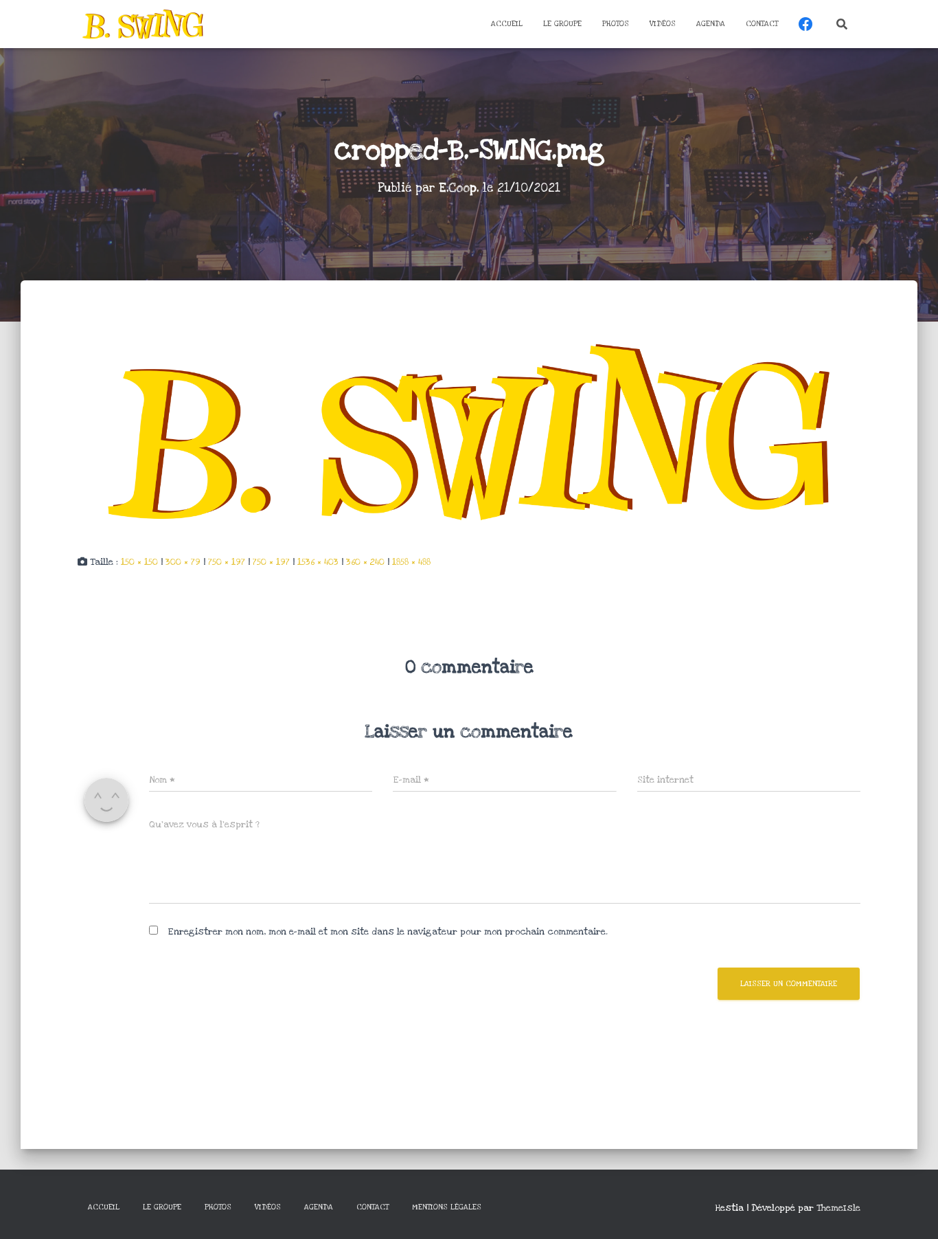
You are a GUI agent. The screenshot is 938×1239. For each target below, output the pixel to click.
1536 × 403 (318, 562)
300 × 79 (183, 562)
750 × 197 (226, 562)
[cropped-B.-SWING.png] (469, 431)
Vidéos (663, 24)
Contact (762, 24)
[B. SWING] (142, 24)
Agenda (710, 24)
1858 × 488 (411, 562)
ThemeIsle (838, 1208)
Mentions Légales (446, 1207)
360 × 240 (365, 562)
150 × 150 (139, 562)
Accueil (507, 24)
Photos (615, 24)
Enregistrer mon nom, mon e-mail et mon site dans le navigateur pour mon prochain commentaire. (388, 932)
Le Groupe (562, 24)
